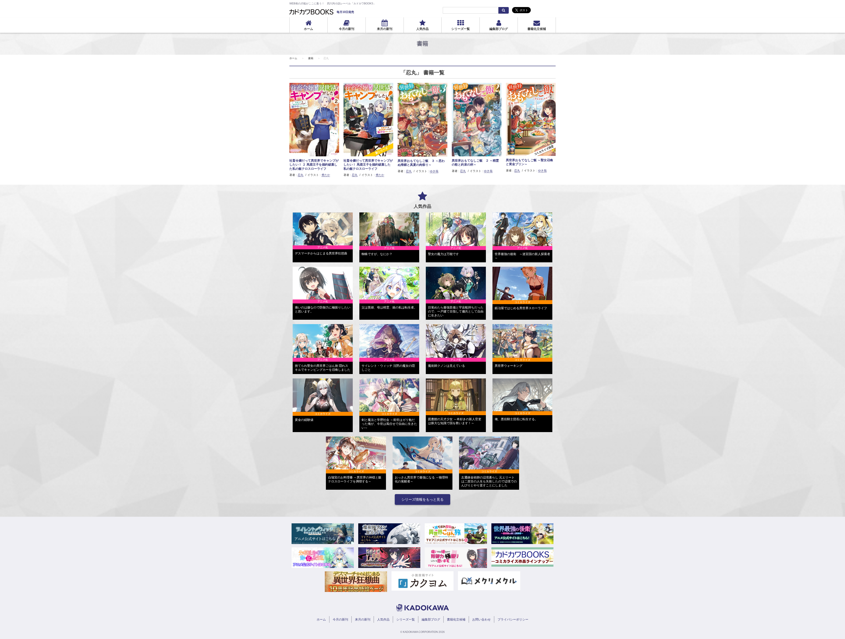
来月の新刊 (384, 28)
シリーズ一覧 (460, 28)
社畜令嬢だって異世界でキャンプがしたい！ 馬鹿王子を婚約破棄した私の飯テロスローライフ (368, 164)
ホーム (308, 28)
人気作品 (422, 28)
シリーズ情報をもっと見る (422, 499)
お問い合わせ (481, 619)
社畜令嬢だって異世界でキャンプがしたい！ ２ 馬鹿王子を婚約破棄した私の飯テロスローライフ (314, 164)
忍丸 (300, 175)
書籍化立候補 (536, 28)
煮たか (325, 175)
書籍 (310, 58)
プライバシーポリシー (513, 619)
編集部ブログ (498, 28)
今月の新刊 (346, 28)
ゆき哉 (434, 171)
